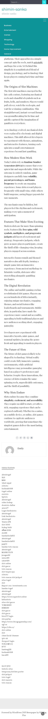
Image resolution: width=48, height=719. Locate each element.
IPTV (4, 647)
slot (3, 583)
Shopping (8, 39)
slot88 (4, 533)
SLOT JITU (6, 666)
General (7, 54)
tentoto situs (7, 669)
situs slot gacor (8, 602)
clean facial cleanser (10, 636)
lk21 (3, 477)
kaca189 (5, 655)
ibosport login (8, 641)
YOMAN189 (6, 605)
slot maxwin (7, 680)
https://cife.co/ (8, 627)
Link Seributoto (8, 516)
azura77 (5, 508)
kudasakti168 (7, 489)
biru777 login (7, 616)
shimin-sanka (14, 9)
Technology (9, 44)
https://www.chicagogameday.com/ (17, 622)
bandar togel (7, 588)
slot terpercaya (8, 572)
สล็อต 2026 (6, 530)
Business (7, 25)
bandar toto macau (10, 547)
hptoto (5, 497)
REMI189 (5, 608)
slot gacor (6, 566)
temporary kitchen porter (13, 672)
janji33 (4, 544)
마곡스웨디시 (7, 644)
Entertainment (10, 30)
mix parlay (6, 619)
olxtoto (5, 486)
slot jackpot (17, 577)
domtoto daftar (8, 505)
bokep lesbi (7, 527)
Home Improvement (12, 49)
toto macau (7, 569)
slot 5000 (6, 525)
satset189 (5, 561)
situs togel (6, 580)
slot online (6, 563)
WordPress (17, 712)
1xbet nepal (6, 483)
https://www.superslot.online (14, 597)
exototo (5, 494)
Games (7, 35)
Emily (21, 448)
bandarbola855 (8, 536)
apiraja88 (38, 62)
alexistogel (6, 475)
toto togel (6, 677)
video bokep (7, 502)
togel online (7, 491)
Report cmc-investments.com (14, 586)
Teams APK (6, 522)
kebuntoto (6, 600)
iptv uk (5, 638)
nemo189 (5, 558)
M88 (3, 480)
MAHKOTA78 (7, 552)
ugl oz (4, 625)
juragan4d (6, 555)
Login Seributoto (9, 511)
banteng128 (6, 649)
